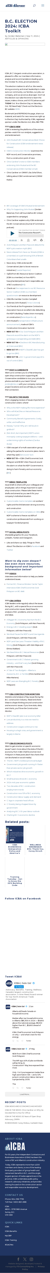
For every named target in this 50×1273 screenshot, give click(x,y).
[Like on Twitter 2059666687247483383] (23, 1088)
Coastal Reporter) (23, 270)
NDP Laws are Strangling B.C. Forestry (23, 681)
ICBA (7, 1227)
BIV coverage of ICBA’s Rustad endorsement (26, 206)
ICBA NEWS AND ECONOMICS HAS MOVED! (23, 1106)
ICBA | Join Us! (18, 1006)
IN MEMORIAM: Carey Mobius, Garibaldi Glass (23, 1123)
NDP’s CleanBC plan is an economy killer (24, 716)
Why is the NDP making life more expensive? (26, 408)
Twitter (10, 550)
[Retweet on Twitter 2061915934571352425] (18, 1041)
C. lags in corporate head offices (20, 801)
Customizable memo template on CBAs (23, 512)
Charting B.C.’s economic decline (21, 815)
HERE (17, 109)
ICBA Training (11, 1240)
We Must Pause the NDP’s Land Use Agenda (25, 634)
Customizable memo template (20, 501)
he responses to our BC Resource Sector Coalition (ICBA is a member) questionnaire (26, 292)
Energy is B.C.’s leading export (19, 627)
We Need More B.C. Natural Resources (23, 652)
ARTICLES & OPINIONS (17, 38)
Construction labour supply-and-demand (24, 797)
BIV (23, 285)
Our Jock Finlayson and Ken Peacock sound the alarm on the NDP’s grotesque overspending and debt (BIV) (25, 335)
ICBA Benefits (11, 1231)
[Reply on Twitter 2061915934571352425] (14, 1041)
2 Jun (31, 1006)
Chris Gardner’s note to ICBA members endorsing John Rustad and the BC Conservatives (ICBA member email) (23, 165)
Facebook (36, 546)
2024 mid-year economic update (21, 782)
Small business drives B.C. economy (22, 779)
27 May (32, 1049)
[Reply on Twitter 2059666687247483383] (14, 1088)
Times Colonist (33, 303)
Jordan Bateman (16, 36)
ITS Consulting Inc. (25, 1266)
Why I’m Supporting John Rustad (20, 209)
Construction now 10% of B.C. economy (23, 793)
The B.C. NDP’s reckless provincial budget (24, 761)
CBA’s (9, 151)
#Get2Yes (9, 1245)
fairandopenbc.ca (28, 317)
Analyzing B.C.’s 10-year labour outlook (23, 811)
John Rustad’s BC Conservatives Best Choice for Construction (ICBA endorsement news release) (26, 143)
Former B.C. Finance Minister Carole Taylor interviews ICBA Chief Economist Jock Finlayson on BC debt (25, 587)
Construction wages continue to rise (22, 727)
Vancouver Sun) (26, 455)
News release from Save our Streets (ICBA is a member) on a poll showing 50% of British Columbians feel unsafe (25, 255)
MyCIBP (8, 1236)
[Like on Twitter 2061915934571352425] (23, 1041)
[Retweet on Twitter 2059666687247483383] (18, 1088)
